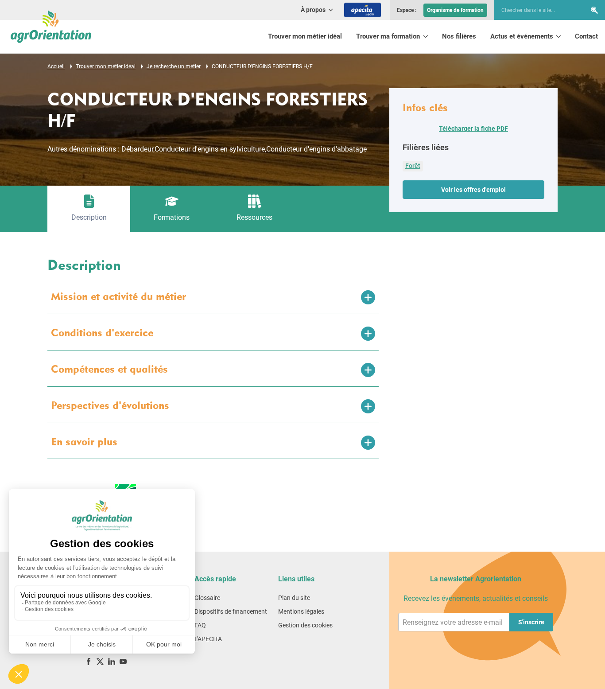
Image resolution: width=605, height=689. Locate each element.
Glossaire (207, 597)
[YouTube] (123, 661)
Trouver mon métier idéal (305, 36)
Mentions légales (301, 611)
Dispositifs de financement (230, 611)
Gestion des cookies (305, 625)
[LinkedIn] (111, 661)
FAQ (200, 625)
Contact (586, 36)
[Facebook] (88, 661)
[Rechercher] (594, 10)
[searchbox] (535, 10)
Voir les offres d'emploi (473, 189)
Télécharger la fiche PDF (473, 128)
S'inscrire (531, 622)
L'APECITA (208, 638)
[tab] (88, 209)
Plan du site (294, 597)
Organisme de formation (455, 10)
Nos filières (459, 36)
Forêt (412, 165)
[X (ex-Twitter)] (100, 661)
